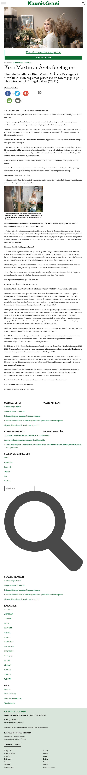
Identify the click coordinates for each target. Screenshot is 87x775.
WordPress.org (9, 703)
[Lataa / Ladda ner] (40, 92)
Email (6, 458)
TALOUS (7, 679)
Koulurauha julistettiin (12, 407)
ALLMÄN (7, 619)
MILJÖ (7, 660)
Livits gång (8, 656)
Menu (3, 3)
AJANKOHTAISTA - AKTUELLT (22, 63)
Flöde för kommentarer (13, 698)
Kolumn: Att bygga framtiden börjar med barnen (22, 416)
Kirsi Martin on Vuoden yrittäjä (43, 52)
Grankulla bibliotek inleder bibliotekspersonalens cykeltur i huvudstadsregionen (33, 421)
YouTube (7, 481)
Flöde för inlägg (10, 694)
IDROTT (7, 637)
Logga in (7, 689)
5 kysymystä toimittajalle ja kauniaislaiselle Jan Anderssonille (26, 435)
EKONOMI (8, 628)
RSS (5, 476)
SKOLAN (7, 665)
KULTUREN (8, 651)
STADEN (7, 670)
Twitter (7, 472)
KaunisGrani (43, 3)
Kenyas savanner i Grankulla (14, 411)
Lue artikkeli (43, 57)
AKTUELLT (8, 609)
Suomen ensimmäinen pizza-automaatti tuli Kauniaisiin (24, 440)
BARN (6, 623)
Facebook (7, 467)
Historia (7, 633)
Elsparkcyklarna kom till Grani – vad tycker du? (21, 425)
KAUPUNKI (8, 642)
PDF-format (21, 739)
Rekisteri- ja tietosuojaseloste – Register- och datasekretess (26, 727)
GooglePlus (8, 462)
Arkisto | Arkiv (13, 744)
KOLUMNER (9, 646)
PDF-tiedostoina (18, 736)
